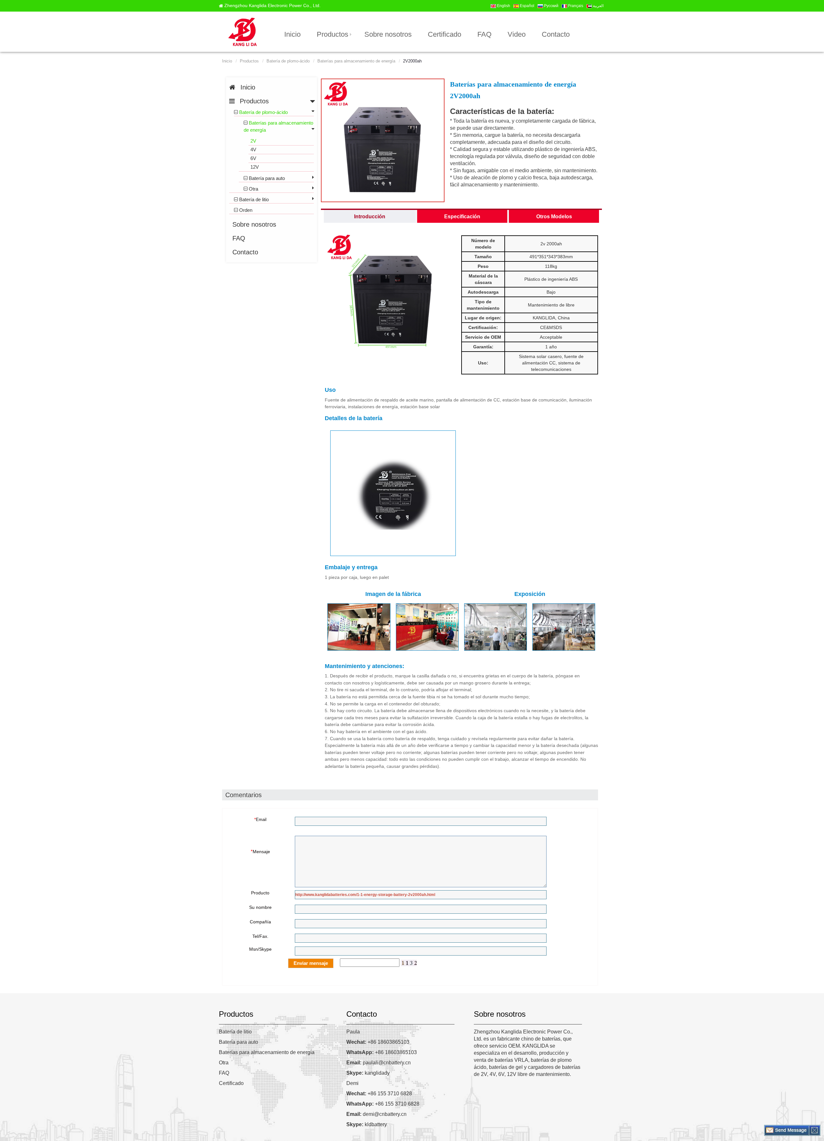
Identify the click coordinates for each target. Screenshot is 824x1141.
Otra (224, 1062)
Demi (352, 1083)
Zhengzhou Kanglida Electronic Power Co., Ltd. (272, 5)
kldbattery (366, 1124)
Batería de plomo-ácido (288, 61)
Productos (332, 34)
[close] (814, 1130)
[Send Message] (786, 1130)
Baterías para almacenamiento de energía (356, 61)
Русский (550, 6)
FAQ (224, 1073)
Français (575, 6)
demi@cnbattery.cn (376, 1114)
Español (526, 6)
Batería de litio (235, 1031)
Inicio (227, 61)
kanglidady (368, 1073)
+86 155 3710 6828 (379, 1093)
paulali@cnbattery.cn (378, 1062)
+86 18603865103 (377, 1042)
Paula (353, 1031)
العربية (598, 6)
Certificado (231, 1083)
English (503, 6)
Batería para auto (238, 1042)
